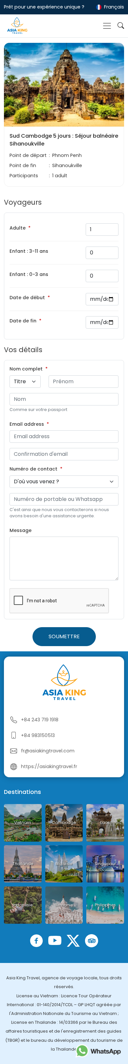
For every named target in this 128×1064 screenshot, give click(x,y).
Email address (27, 424)
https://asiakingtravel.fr (49, 766)
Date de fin (23, 320)
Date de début (27, 297)
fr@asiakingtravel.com (48, 750)
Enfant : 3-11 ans (29, 251)
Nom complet (26, 369)
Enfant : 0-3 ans (29, 274)
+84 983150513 (38, 735)
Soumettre (64, 636)
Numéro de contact (33, 469)
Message (21, 530)
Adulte (18, 228)
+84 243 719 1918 (39, 719)
